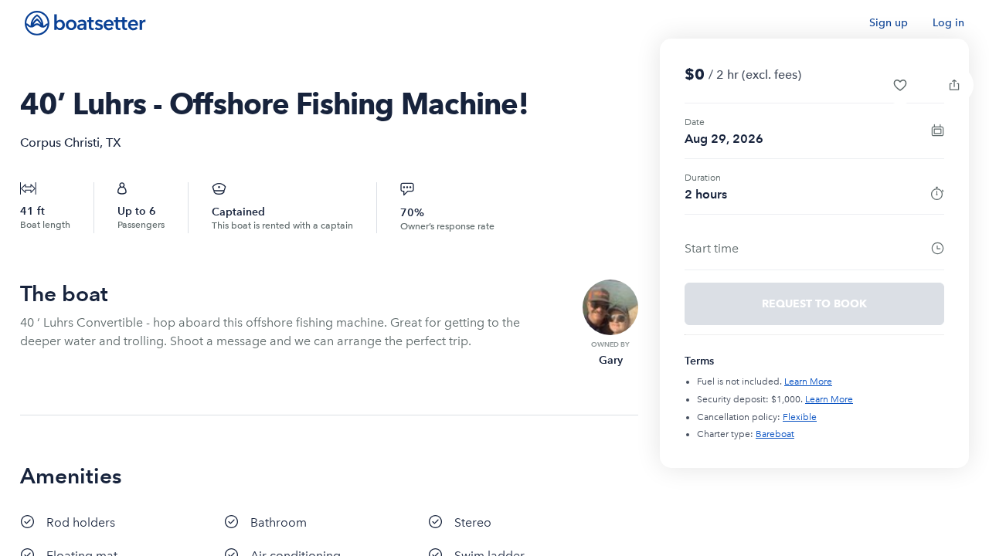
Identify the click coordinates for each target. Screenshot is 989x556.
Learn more (808, 381)
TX (113, 142)
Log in (948, 22)
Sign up (888, 22)
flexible (800, 417)
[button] (900, 85)
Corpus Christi (60, 142)
